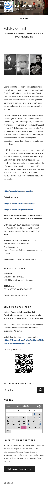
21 (29, 424)
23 (39, 424)
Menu (25, 18)
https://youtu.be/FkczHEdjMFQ (19, 203)
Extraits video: (11, 197)
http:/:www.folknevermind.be (18, 191)
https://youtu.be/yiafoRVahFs (18, 209)
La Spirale (25, 6)
